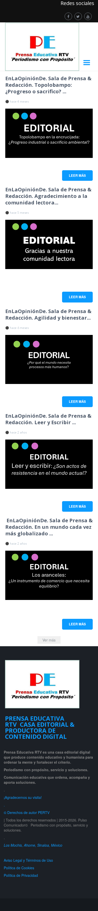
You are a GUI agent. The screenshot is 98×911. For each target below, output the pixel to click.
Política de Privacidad (22, 875)
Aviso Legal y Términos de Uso (28, 860)
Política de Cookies (19, 867)
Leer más (77, 175)
